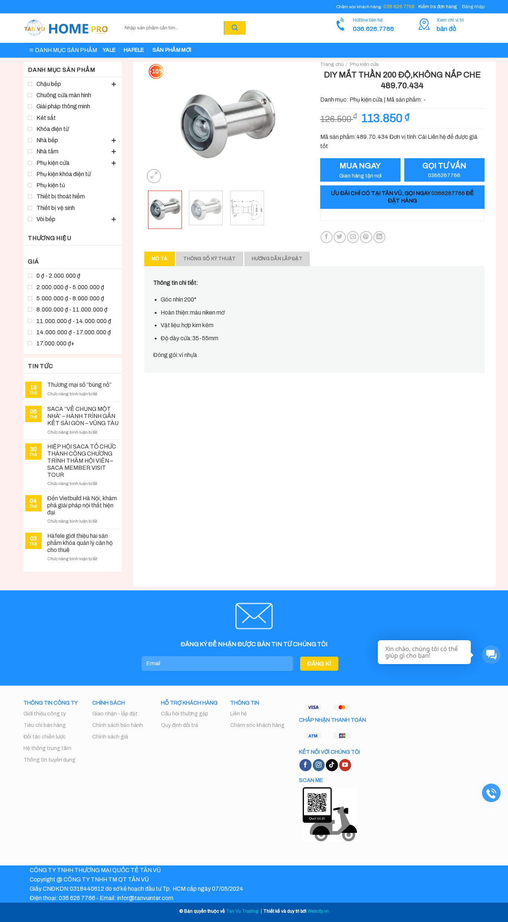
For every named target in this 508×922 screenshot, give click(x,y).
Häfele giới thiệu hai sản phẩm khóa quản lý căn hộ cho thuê (80, 543)
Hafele (134, 50)
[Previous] (157, 123)
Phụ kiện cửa (364, 64)
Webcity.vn (318, 911)
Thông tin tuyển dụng (49, 760)
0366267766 (448, 193)
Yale (109, 50)
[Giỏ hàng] (254, 28)
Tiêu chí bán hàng (44, 725)
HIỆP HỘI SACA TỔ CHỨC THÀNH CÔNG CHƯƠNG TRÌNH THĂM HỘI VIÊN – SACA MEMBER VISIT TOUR (81, 460)
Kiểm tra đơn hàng (437, 6)
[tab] (159, 259)
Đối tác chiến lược (44, 737)
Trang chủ (332, 64)
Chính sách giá (110, 737)
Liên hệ (238, 714)
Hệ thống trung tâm (47, 748)
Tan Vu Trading (242, 911)
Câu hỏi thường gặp (184, 714)
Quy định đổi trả (179, 725)
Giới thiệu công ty (44, 714)
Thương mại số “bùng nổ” (79, 385)
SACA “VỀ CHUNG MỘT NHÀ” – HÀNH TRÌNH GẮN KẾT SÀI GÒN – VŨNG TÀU (83, 416)
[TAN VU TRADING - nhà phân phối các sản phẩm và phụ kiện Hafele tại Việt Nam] (66, 28)
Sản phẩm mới (171, 50)
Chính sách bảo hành (117, 725)
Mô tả (159, 258)
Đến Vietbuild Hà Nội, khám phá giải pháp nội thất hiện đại (82, 505)
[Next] (296, 123)
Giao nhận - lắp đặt (115, 714)
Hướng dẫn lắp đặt (277, 258)
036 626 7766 (399, 6)
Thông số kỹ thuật (209, 258)
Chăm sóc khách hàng (257, 725)
